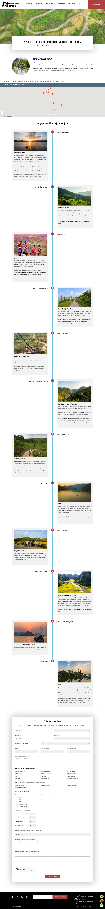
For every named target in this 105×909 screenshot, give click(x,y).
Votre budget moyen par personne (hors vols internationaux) (27, 851)
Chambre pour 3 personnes (20, 822)
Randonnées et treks (72, 774)
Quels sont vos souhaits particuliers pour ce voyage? (25, 839)
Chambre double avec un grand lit (21, 814)
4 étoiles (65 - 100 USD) (72, 785)
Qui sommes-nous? (18, 4)
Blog (80, 4)
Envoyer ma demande (52, 876)
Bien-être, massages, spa (73, 778)
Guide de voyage (72, 4)
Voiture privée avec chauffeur (48, 795)
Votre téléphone (76, 861)
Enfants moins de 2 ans (71, 748)
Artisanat (18, 778)
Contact (90, 906)
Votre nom (17, 861)
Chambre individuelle (19, 826)
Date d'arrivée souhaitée (20, 728)
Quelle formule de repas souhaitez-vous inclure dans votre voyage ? (28, 830)
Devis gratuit (96, 4)
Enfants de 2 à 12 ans (45, 748)
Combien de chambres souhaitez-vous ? (22, 810)
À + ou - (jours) (56, 728)
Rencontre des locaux (46, 774)
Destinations (29, 4)
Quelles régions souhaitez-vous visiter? (22, 756)
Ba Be (23, 469)
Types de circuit (39, 4)
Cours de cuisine (71, 776)
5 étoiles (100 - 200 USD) (21, 788)
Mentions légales (83, 906)
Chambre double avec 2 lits (20, 818)
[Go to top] (2, 906)
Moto (17, 795)
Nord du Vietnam (17, 171)
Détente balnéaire (71, 771)
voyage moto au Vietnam (69, 70)
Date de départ (18, 735)
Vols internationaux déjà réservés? (21, 743)
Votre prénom (37, 861)
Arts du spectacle (45, 778)
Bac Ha (59, 224)
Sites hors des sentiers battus (48, 771)
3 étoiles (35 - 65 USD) (46, 785)
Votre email (56, 861)
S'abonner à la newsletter (60, 897)
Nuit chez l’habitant (20, 785)
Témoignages (61, 4)
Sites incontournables (20, 771)
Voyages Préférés (50, 4)
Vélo (17, 776)
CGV (77, 906)
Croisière (44, 776)
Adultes (16, 748)
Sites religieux (19, 774)
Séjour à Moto (36, 62)
